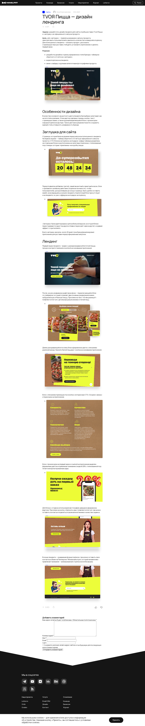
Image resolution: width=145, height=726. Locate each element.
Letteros (106, 3)
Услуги (71, 3)
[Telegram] (24, 681)
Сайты (48, 12)
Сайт (44, 643)
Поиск (139, 3)
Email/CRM (46, 701)
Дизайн (45, 704)
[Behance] (56, 681)
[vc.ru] (24, 689)
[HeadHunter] (48, 681)
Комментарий (48, 636)
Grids (24, 704)
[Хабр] (32, 689)
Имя (44, 638)
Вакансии (60, 3)
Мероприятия (83, 3)
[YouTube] (32, 681)
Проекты (38, 3)
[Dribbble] (64, 681)
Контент (45, 707)
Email (44, 640)
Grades (24, 707)
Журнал (96, 3)
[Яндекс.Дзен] (40, 681)
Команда (49, 3)
